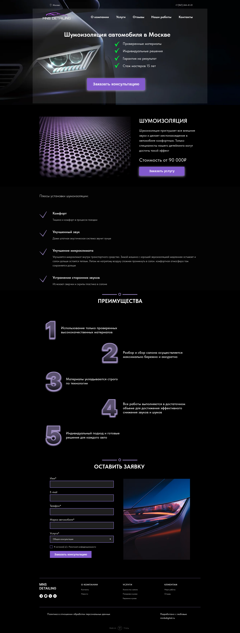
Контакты (85, 589)
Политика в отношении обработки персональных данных (78, 614)
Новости (84, 594)
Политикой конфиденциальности (82, 547)
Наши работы (169, 589)
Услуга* (54, 533)
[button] (116, 84)
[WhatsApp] (46, 596)
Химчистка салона (130, 589)
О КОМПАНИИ (89, 584)
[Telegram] (41, 596)
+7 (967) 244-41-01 (184, 5)
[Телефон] (50, 596)
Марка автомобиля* (62, 519)
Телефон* (55, 506)
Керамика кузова (130, 598)
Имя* (53, 478)
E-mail (53, 492)
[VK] (55, 596)
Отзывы (167, 594)
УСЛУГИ (127, 584)
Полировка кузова (130, 594)
